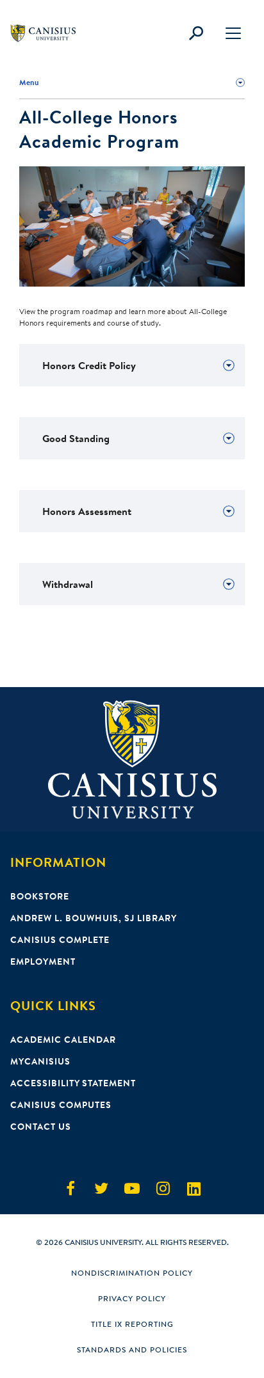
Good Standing (76, 438)
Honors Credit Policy (89, 365)
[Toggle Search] (196, 33)
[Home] (48, 33)
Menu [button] (28, 82)
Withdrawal (67, 584)
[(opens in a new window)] (70, 1188)
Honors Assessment (86, 511)
